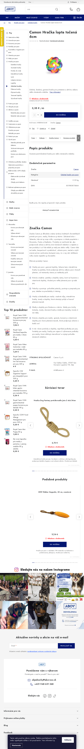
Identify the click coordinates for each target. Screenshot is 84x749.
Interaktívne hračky (17, 74)
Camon (58, 123)
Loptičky (13, 83)
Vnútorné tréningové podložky (17, 149)
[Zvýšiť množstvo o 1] (41, 115)
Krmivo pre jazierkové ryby (18, 276)
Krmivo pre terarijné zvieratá (17, 248)
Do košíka (61, 115)
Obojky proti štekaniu (17, 182)
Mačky (11, 202)
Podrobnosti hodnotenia (57, 41)
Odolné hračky (16, 86)
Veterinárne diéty (13, 37)
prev (30, 425)
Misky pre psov (13, 58)
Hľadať (57, 9)
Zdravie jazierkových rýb (19, 284)
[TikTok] (54, 696)
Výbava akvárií (15, 233)
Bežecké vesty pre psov (18, 116)
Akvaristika (11, 224)
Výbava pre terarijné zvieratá (17, 254)
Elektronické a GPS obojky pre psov (17, 172)
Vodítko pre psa (13, 121)
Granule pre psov (14, 40)
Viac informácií (55, 92)
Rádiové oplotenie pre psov (17, 187)
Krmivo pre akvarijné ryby (17, 229)
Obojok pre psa (13, 107)
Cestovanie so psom (14, 124)
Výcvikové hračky (16, 98)
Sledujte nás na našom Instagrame (45, 569)
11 (65, 562)
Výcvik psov (12, 139)
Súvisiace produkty (69, 138)
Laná (12, 77)
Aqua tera (13, 220)
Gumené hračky (16, 68)
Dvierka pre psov (13, 130)
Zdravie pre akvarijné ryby (17, 237)
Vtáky (11, 214)
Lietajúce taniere (16, 80)
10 (62, 562)
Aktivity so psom (13, 110)
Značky (12, 302)
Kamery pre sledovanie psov (18, 155)
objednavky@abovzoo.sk (44, 679)
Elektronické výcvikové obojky (18, 177)
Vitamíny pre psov (14, 55)
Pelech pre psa (13, 136)
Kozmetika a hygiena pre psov (16, 51)
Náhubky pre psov (14, 133)
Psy (10, 33)
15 (76, 562)
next (79, 425)
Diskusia (42, 138)
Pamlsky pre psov (13, 47)
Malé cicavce (14, 208)
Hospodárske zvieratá (14, 294)
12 (67, 562)
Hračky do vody (16, 71)
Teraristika (11, 244)
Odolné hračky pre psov (70, 175)
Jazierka (10, 272)
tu (54, 740)
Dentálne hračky (16, 65)
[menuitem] (8, 18)
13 (70, 562)
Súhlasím (67, 740)
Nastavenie (16, 745)
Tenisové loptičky (16, 95)
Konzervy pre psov (14, 43)
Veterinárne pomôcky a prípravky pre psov (15, 166)
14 (73, 562)
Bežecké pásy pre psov (18, 113)
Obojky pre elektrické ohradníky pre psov (18, 191)
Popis (33, 138)
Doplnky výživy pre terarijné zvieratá (17, 260)
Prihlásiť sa (66, 646)
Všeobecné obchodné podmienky (14, 2)
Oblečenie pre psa (14, 127)
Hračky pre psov (13, 62)
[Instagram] (49, 696)
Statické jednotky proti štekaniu (18, 144)
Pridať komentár (51, 210)
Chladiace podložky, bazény (17, 162)
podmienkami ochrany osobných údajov (42, 651)
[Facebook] (44, 696)
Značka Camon (54, 138)
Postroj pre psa (13, 104)
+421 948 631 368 (72, 9)
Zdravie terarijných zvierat (17, 265)
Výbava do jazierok (17, 281)
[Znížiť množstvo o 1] (34, 115)
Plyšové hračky (15, 92)
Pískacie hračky (16, 89)
